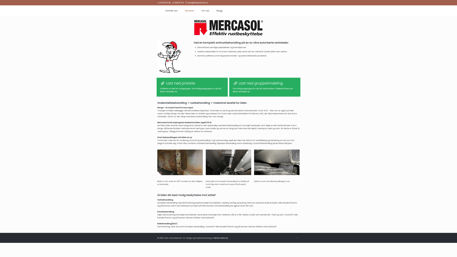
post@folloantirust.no (198, 2)
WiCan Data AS (221, 238)
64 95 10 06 (165, 2)
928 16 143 (179, 2)
